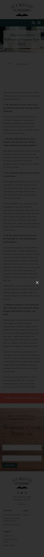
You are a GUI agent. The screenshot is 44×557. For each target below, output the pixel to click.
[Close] (37, 282)
